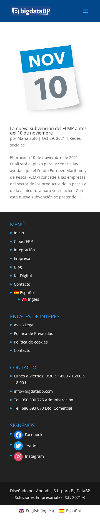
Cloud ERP (23, 241)
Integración (24, 249)
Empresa (22, 258)
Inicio (19, 232)
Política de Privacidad (34, 333)
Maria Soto (28, 138)
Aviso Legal (24, 324)
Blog (18, 267)
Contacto (22, 284)
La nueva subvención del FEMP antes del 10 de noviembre (48, 130)
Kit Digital (23, 275)
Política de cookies (31, 342)
